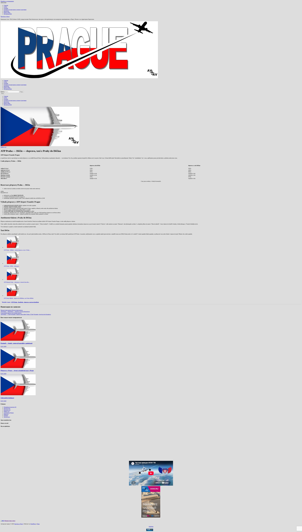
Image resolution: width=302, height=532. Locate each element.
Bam (38, 524)
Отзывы (6, 8)
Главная (6, 5)
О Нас (5, 6)
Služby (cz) (3, 147)
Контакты (6, 11)
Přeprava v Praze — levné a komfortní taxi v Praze (17, 370)
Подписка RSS (8, 14)
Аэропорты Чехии (9, 412)
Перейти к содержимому (7, 1)
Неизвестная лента (10, 520)
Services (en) (7, 408)
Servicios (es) (7, 410)
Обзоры (6, 415)
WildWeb (151, 526)
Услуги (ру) (7, 417)
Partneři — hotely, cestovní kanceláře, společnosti (16, 343)
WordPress (33, 524)
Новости (6, 414)
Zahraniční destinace (7, 398)
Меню (2, 93)
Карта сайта (7, 12)
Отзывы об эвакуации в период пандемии (15, 9)
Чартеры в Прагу (5, 16)
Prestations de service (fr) (10, 407)
